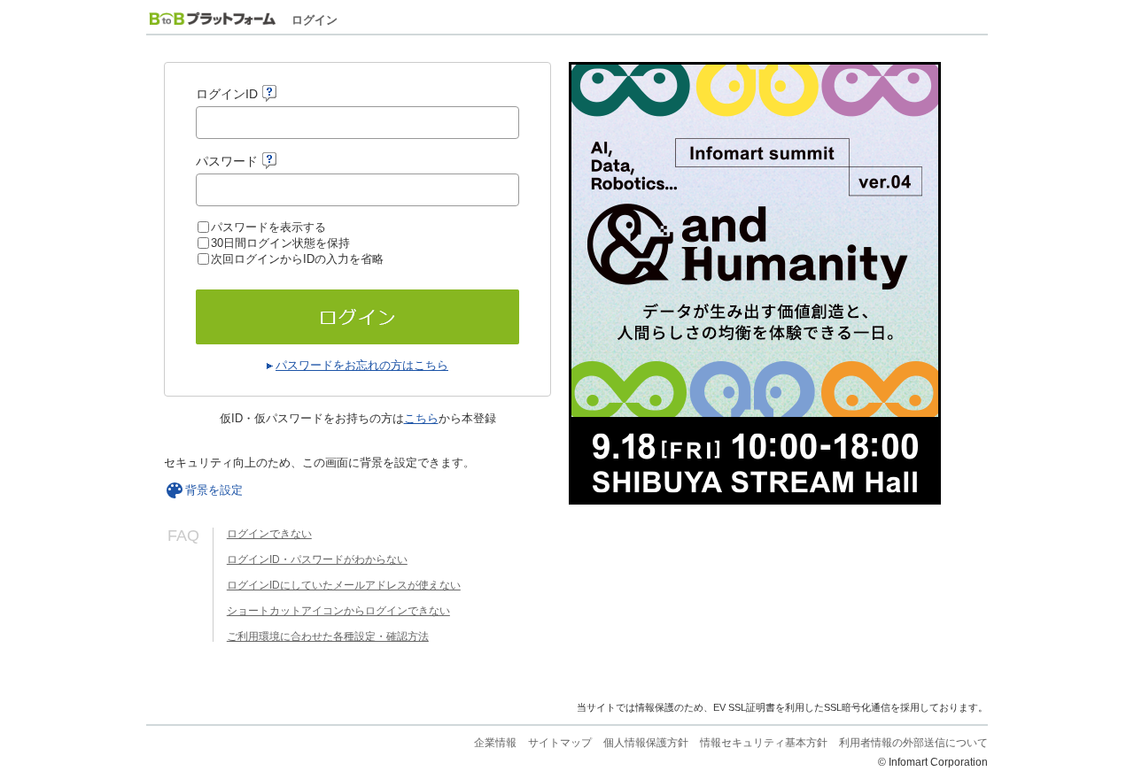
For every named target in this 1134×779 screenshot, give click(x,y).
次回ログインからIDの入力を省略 (297, 259)
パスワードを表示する (268, 227)
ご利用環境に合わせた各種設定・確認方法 (328, 636)
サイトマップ (560, 743)
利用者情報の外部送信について (913, 743)
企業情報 (495, 743)
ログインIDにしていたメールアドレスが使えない (344, 585)
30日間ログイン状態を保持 (280, 243)
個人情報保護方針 (645, 743)
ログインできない (269, 533)
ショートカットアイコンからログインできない (338, 610)
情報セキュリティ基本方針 (763, 743)
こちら (421, 418)
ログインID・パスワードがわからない (317, 559)
